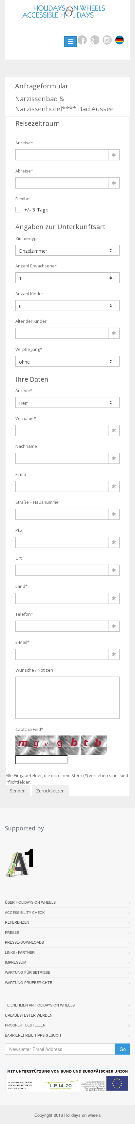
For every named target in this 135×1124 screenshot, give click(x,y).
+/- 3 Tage (36, 209)
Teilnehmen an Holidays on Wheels (40, 1004)
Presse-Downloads (24, 942)
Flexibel (22, 199)
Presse (12, 932)
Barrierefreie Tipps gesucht (34, 1035)
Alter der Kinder (31, 321)
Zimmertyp (26, 238)
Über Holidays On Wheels (30, 902)
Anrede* (23, 390)
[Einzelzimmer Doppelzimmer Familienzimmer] (67, 250)
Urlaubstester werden (28, 1015)
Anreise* (24, 143)
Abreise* (24, 171)
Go (123, 1049)
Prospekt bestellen (25, 1024)
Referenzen (17, 922)
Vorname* (25, 418)
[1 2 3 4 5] (67, 277)
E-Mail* (22, 642)
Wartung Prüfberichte (28, 982)
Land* (21, 586)
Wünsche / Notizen (34, 670)
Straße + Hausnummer (37, 502)
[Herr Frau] (67, 402)
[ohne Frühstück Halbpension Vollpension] (67, 361)
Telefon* (24, 614)
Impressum (15, 962)
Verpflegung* (28, 349)
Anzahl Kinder (29, 294)
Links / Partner (20, 952)
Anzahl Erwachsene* (36, 266)
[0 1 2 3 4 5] (67, 305)
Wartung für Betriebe (27, 972)
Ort (18, 558)
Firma (20, 474)
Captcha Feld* (29, 729)
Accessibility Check (25, 912)
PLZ (19, 530)
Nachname (26, 446)
